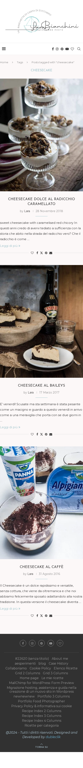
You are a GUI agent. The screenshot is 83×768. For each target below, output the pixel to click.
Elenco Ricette (66, 668)
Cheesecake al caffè (41, 567)
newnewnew (24, 696)
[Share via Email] (50, 253)
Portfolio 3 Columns (53, 696)
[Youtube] (67, 49)
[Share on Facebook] (37, 253)
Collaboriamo (16, 668)
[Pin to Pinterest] (46, 253)
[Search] (79, 49)
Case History (58, 663)
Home (4, 62)
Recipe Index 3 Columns (41, 716)
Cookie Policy (40, 668)
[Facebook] (53, 49)
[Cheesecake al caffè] (41, 502)
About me (60, 659)
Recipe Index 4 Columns (41, 721)
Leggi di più (9, 246)
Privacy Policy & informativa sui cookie (41, 706)
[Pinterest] (62, 49)
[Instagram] (57, 49)
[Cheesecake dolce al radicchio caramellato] (41, 135)
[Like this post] (32, 253)
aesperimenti (25, 663)
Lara (27, 211)
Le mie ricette (52, 678)
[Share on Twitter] (41, 253)
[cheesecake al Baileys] (41, 321)
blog (42, 663)
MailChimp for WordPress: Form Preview (41, 683)
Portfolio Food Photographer (41, 701)
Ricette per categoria (42, 725)
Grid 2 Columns (27, 673)
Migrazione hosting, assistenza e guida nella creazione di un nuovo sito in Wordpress (41, 689)
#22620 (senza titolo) (32, 659)
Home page (29, 678)
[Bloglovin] (72, 49)
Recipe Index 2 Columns (41, 711)
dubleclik (53, 737)
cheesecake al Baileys (41, 386)
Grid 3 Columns (55, 673)
